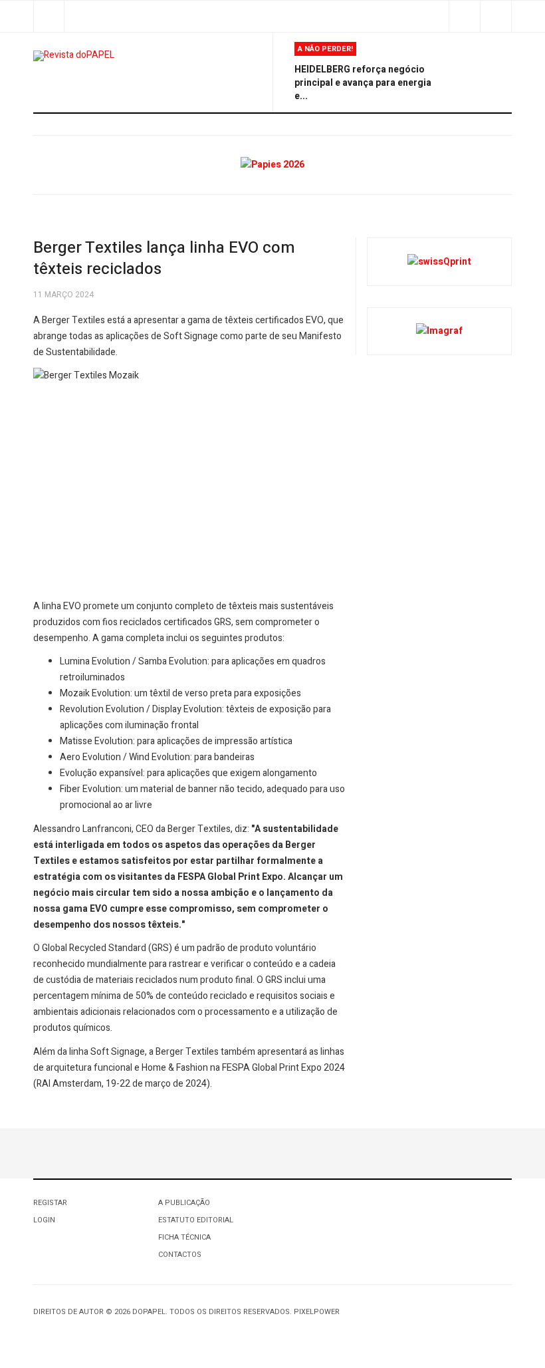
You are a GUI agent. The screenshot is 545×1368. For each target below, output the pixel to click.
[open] (48, 16)
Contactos (179, 1254)
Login (44, 1220)
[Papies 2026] (272, 165)
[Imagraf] (439, 331)
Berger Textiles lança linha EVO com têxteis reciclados (164, 258)
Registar (50, 1202)
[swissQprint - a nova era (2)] (439, 261)
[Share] (464, 16)
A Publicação (184, 1202)
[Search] (495, 16)
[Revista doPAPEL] (73, 56)
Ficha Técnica (184, 1237)
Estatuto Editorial (195, 1220)
